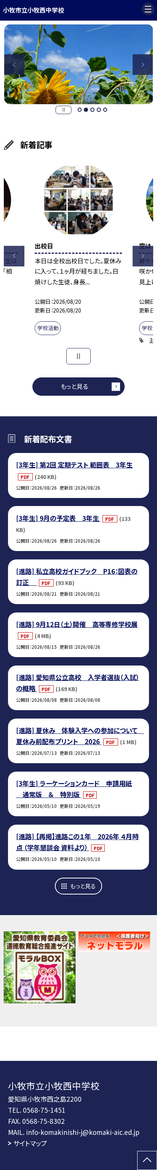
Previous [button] (14, 64)
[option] (78, 64)
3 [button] (92, 110)
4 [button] (99, 110)
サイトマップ (30, 1143)
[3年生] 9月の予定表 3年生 (58, 518)
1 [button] (80, 110)
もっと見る (74, 386)
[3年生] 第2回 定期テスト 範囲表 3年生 (74, 464)
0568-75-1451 (44, 1110)
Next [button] (143, 64)
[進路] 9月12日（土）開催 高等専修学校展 (77, 624)
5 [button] (105, 110)
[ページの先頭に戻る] (147, 1160)
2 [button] (86, 110)
